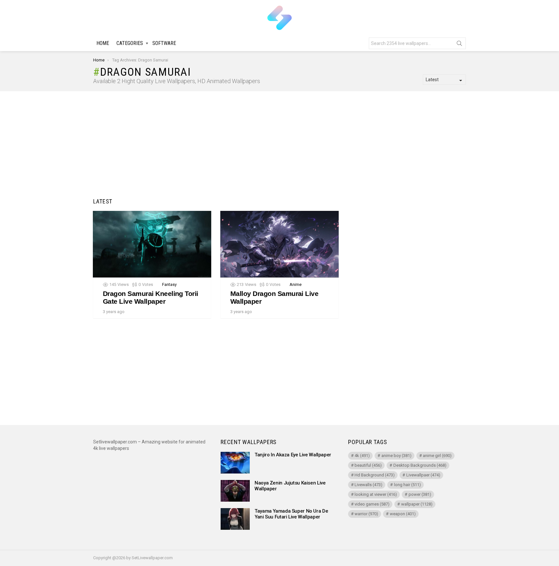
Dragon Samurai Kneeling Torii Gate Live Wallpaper (150, 297)
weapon (403, 513)
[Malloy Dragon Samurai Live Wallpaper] (279, 244)
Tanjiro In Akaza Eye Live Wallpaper (293, 455)
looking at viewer (376, 494)
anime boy (396, 455)
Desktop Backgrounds (419, 465)
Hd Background (375, 475)
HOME (102, 43)
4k (362, 455)
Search (459, 45)
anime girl (437, 455)
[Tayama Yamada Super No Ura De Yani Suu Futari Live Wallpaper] (235, 519)
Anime (295, 284)
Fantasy (169, 284)
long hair (407, 484)
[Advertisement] (279, 146)
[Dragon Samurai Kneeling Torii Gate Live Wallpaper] (152, 244)
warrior (366, 513)
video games (372, 504)
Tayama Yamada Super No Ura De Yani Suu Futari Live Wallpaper (291, 514)
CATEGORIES (129, 43)
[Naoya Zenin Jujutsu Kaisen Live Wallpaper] (235, 491)
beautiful (368, 465)
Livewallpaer (423, 475)
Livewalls (368, 484)
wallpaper (417, 504)
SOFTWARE (164, 43)
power (420, 494)
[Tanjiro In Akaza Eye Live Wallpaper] (235, 462)
